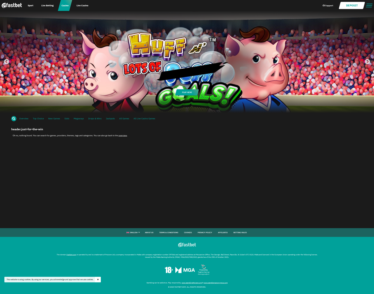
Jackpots (110, 118)
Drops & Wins (95, 118)
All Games (124, 118)
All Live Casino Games (144, 118)
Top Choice (38, 118)
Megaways (79, 118)
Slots (66, 118)
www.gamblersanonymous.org (215, 283)
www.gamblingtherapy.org (192, 283)
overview (122, 135)
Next (367, 62)
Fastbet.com (71, 254)
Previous (6, 62)
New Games (54, 118)
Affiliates (223, 232)
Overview (23, 118)
